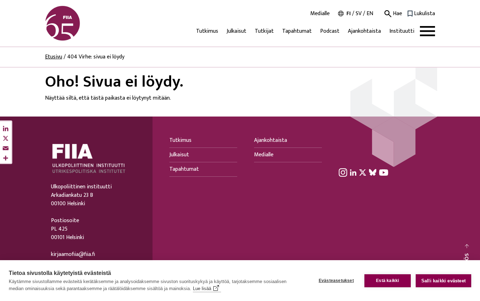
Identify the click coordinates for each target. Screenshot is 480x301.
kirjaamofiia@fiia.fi (73, 254)
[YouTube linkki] (383, 172)
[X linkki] (362, 172)
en (370, 13)
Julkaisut (236, 31)
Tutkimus (207, 31)
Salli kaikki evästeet (443, 280)
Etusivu (53, 57)
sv (359, 13)
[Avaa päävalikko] (427, 31)
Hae (396, 14)
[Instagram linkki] (343, 172)
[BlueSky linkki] (372, 172)
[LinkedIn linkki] (353, 172)
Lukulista (424, 14)
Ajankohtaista (364, 31)
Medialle (320, 14)
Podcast (329, 31)
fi (348, 13)
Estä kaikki (387, 280)
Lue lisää (202, 288)
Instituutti (401, 31)
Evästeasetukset (336, 280)
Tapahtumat (297, 31)
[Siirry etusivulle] (78, 23)
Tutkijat (264, 31)
